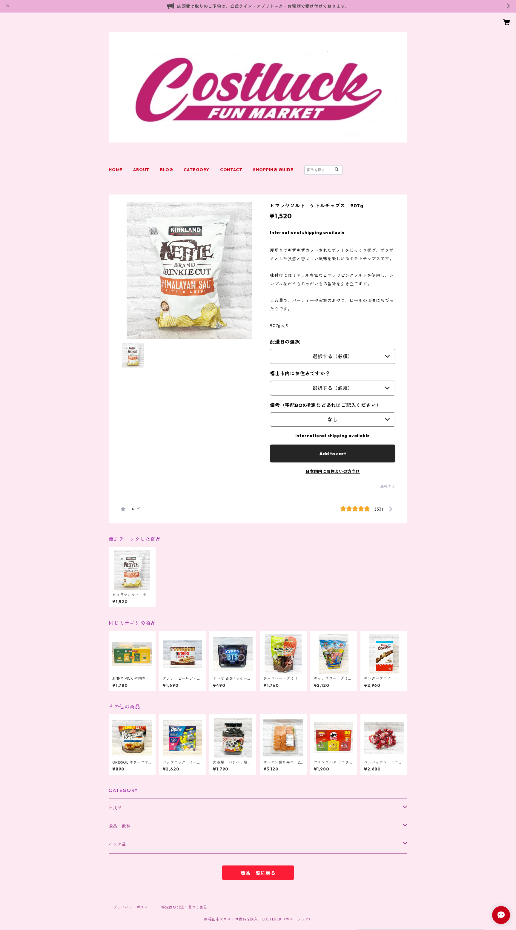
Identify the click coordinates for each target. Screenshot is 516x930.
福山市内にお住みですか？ (300, 373)
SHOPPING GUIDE (273, 169)
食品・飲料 (120, 826)
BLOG (166, 169)
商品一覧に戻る (258, 873)
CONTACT (231, 169)
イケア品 (117, 844)
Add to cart (332, 453)
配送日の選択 (285, 342)
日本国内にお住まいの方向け (332, 471)
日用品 (115, 808)
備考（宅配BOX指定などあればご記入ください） (325, 405)
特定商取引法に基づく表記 (184, 907)
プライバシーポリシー (132, 907)
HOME (115, 169)
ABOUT (141, 169)
